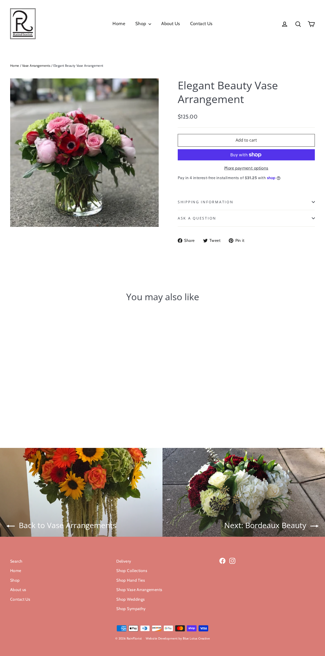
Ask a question (197, 218)
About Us (170, 23)
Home (118, 23)
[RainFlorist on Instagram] (232, 560)
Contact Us (201, 23)
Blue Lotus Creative (196, 638)
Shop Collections (131, 570)
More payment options (246, 168)
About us (18, 589)
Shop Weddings (130, 599)
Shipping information (205, 201)
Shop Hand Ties (130, 580)
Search (16, 561)
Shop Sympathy (131, 608)
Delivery (123, 561)
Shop (141, 23)
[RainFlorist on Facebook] (222, 560)
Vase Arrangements (36, 65)
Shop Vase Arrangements (139, 589)
